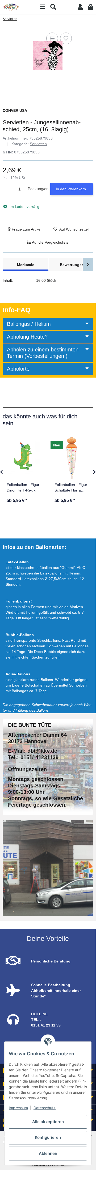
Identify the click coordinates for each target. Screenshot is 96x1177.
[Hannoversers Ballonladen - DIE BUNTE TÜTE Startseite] (11, 7)
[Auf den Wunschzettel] (66, 38)
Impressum (18, 1107)
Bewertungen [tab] (72, 265)
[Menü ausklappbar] (42, 7)
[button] (80, 7)
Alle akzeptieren (48, 1121)
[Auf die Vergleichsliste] (52, 38)
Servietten (38, 144)
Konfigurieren (48, 1137)
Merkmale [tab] (25, 265)
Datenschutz (45, 1107)
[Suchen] (53, 7)
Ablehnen (48, 1153)
